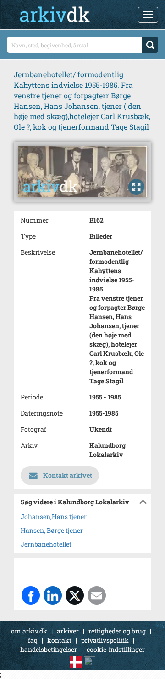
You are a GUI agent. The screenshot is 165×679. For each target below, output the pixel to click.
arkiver (68, 631)
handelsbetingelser (48, 649)
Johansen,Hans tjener (54, 516)
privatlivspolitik (105, 640)
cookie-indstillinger (116, 649)
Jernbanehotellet (46, 544)
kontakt (59, 640)
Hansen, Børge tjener (52, 530)
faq (33, 640)
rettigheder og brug (117, 631)
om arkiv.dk (29, 631)
